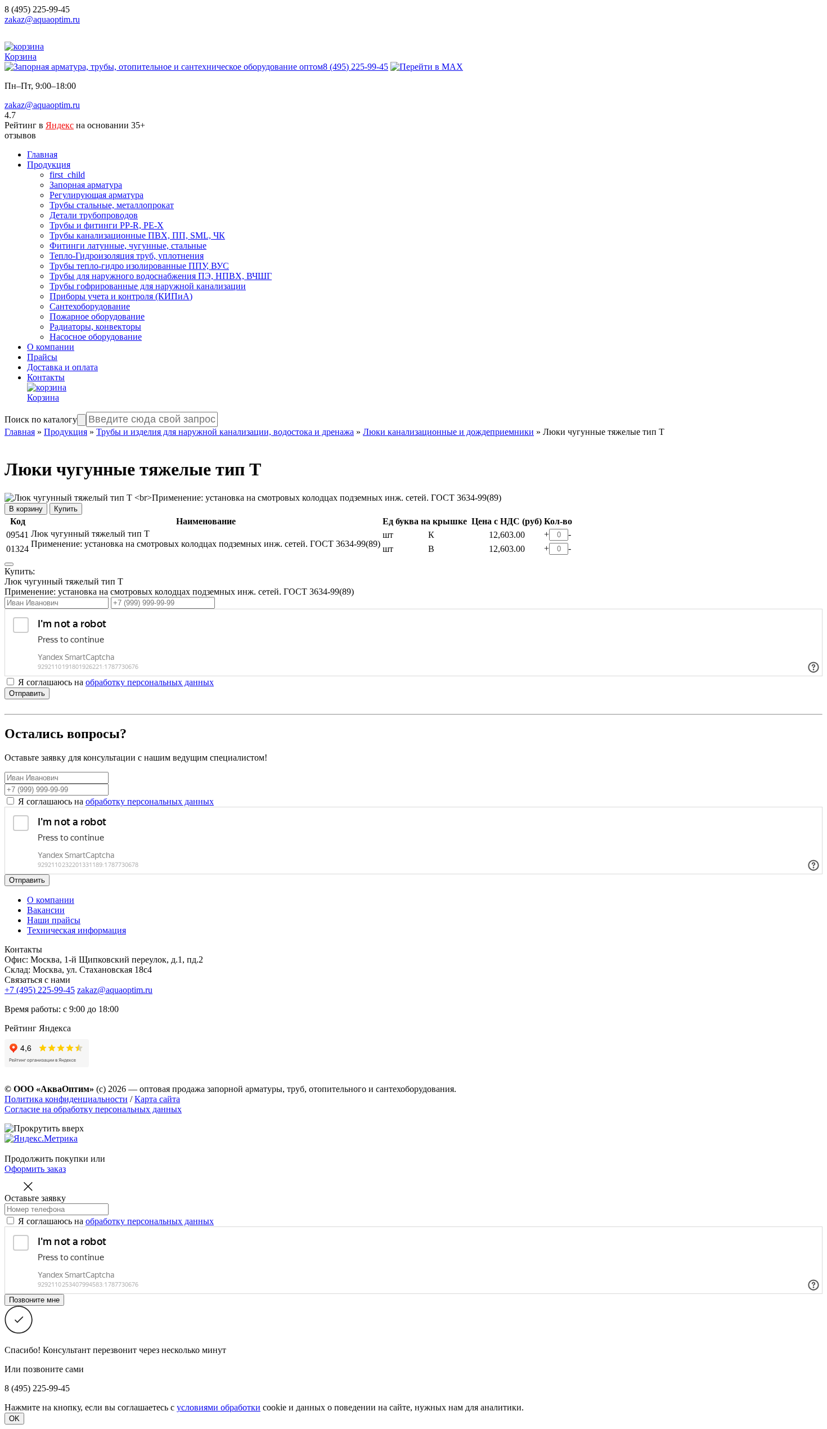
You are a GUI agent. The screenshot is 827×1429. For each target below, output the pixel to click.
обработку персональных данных (150, 682)
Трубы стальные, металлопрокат (112, 205)
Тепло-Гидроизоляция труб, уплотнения (127, 255)
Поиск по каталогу (41, 419)
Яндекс (60, 125)
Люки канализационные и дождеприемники (448, 432)
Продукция (48, 164)
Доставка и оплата (62, 367)
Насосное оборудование (96, 336)
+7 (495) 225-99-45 (40, 990)
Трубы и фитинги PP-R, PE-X (107, 225)
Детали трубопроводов (94, 215)
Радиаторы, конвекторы (95, 326)
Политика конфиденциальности (66, 1099)
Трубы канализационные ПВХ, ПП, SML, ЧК (137, 235)
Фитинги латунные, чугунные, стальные (128, 245)
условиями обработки (218, 1407)
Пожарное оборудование (97, 316)
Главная (42, 154)
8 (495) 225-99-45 (37, 9)
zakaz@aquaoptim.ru (42, 19)
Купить (66, 509)
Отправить (27, 693)
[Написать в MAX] (426, 66)
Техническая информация (76, 930)
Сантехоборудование (90, 306)
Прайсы (42, 357)
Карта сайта (157, 1099)
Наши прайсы (53, 920)
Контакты (46, 377)
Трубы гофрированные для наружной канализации (148, 286)
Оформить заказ (35, 1169)
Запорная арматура (86, 185)
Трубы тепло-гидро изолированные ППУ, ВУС (139, 266)
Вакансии (46, 910)
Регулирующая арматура (96, 195)
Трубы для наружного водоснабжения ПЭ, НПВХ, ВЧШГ (161, 276)
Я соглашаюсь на (116, 801)
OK (14, 1418)
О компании (50, 347)
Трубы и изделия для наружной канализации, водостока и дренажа (225, 432)
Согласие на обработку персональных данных (93, 1109)
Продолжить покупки (46, 1158)
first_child (67, 174)
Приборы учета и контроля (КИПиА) (121, 296)
